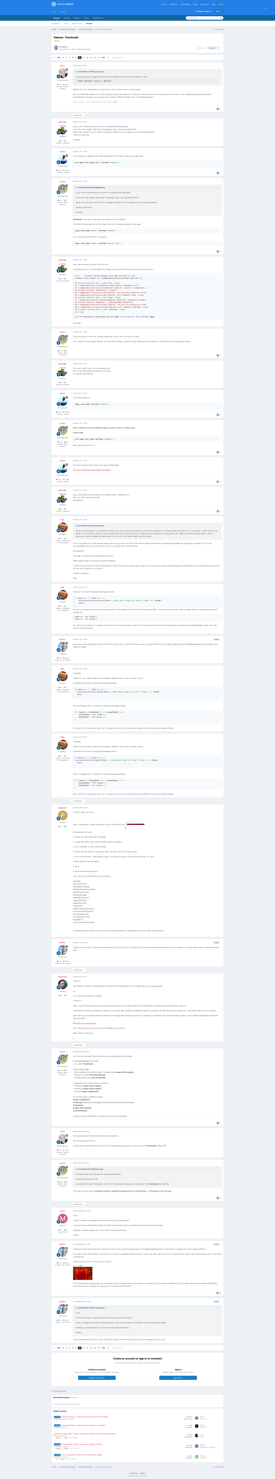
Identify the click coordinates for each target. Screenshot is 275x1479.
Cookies (142, 1473)
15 (98, 57)
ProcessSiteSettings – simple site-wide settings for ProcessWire (83, 1425)
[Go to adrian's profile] (63, 159)
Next (103, 57)
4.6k (60, 658)
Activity (67, 18)
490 (60, 200)
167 (61, 1230)
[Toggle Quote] (77, 72)
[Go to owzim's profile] (63, 189)
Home (54, 12)
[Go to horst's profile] (63, 73)
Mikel (57, 1419)
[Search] (221, 18)
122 (61, 826)
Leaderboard (97, 18)
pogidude (62, 808)
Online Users (77, 23)
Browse (56, 18)
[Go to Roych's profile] (197, 1426)
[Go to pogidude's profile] (63, 815)
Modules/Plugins (84, 49)
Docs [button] (221, 4)
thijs (62, 520)
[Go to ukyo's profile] (197, 1436)
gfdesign (62, 122)
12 (87, 57)
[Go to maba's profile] (63, 1218)
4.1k (59, 84)
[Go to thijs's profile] (63, 527)
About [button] (163, 4)
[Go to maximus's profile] (197, 1457)
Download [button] (204, 4)
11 (83, 57)
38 (61, 141)
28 (61, 995)
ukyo (57, 1436)
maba (62, 1211)
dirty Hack (136, 89)
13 (91, 57)
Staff (66, 23)
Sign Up (218, 11)
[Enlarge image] (84, 1023)
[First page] (54, 57)
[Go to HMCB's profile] (197, 1446)
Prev (59, 57)
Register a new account (97, 1378)
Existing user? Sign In (203, 11)
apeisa (64, 47)
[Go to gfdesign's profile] (63, 129)
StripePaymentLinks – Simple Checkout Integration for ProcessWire (84, 1417)
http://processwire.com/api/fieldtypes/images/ (92, 470)
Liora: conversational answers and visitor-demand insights (81, 1455)
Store (86, 18)
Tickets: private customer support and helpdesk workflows (81, 1444)
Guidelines (56, 23)
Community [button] (185, 4)
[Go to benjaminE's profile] (63, 984)
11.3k (59, 170)
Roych (58, 1427)
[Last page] (108, 57)
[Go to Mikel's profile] (197, 1418)
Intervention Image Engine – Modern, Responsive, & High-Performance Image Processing (84, 1434)
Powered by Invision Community (137, 1476)
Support (77, 18)
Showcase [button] (173, 4)
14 (95, 57)
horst (62, 66)
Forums (63, 12)
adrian (62, 151)
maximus (59, 1446)
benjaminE (62, 977)
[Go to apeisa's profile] (56, 47)
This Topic (213, 18)
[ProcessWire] (62, 4)
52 (61, 538)
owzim (62, 181)
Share (201, 48)
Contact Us (134, 1473)
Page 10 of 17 (116, 57)
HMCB (202, 1445)
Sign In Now (178, 1378)
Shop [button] (214, 4)
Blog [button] (195, 4)
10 (79, 57)
